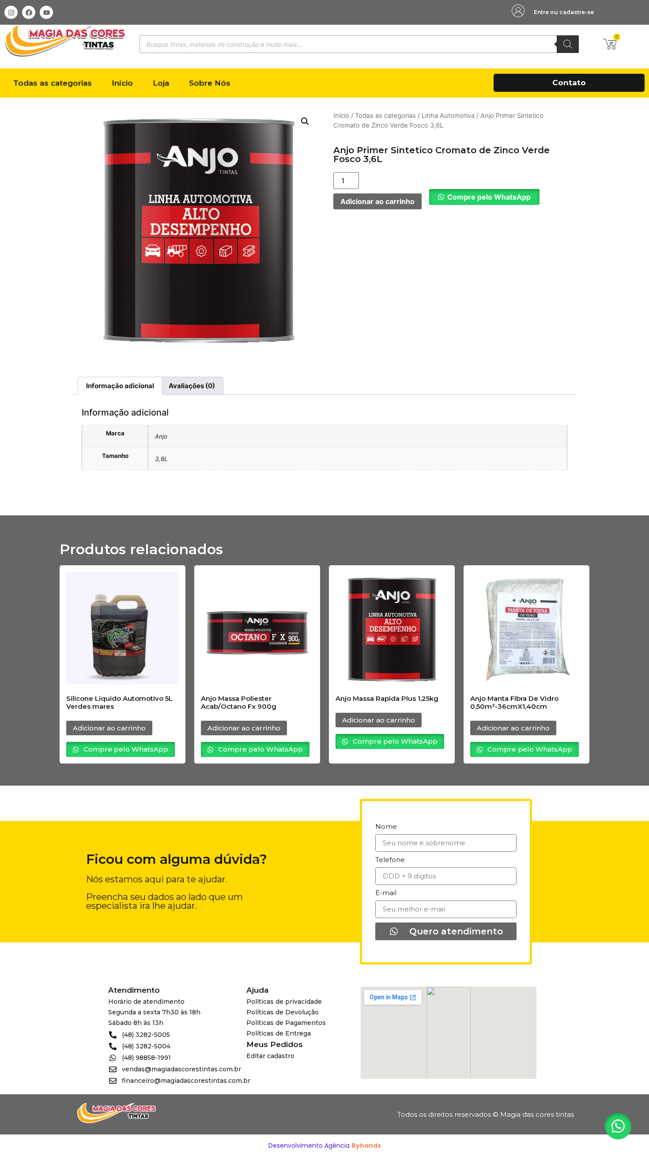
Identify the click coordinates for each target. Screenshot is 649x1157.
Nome (386, 827)
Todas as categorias (52, 83)
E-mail (385, 893)
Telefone (390, 860)
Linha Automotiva (448, 116)
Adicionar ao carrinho (377, 201)
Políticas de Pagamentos (286, 1023)
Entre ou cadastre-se (564, 12)
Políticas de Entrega (278, 1033)
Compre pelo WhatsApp (489, 197)
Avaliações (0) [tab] (192, 386)
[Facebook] (28, 12)
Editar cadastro (270, 1056)
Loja (161, 83)
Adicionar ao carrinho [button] (109, 728)
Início (122, 83)
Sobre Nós (209, 83)
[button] (305, 121)
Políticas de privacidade (284, 1002)
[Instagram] (11, 12)
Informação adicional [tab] (120, 386)
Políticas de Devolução (282, 1012)
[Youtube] (46, 12)
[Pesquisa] (568, 44)
